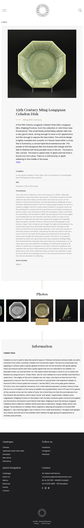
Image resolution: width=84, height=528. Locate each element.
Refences (6, 484)
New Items (7, 458)
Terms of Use (45, 523)
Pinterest (45, 454)
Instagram (46, 451)
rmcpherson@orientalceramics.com (57, 477)
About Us (6, 477)
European (6, 454)
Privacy (36, 523)
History (5, 480)
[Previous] (39, 321)
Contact (6, 491)
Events (5, 487)
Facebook (46, 447)
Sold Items (7, 461)
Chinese (6, 447)
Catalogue (7, 473)
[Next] (45, 321)
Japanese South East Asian (13, 451)
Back (5, 22)
